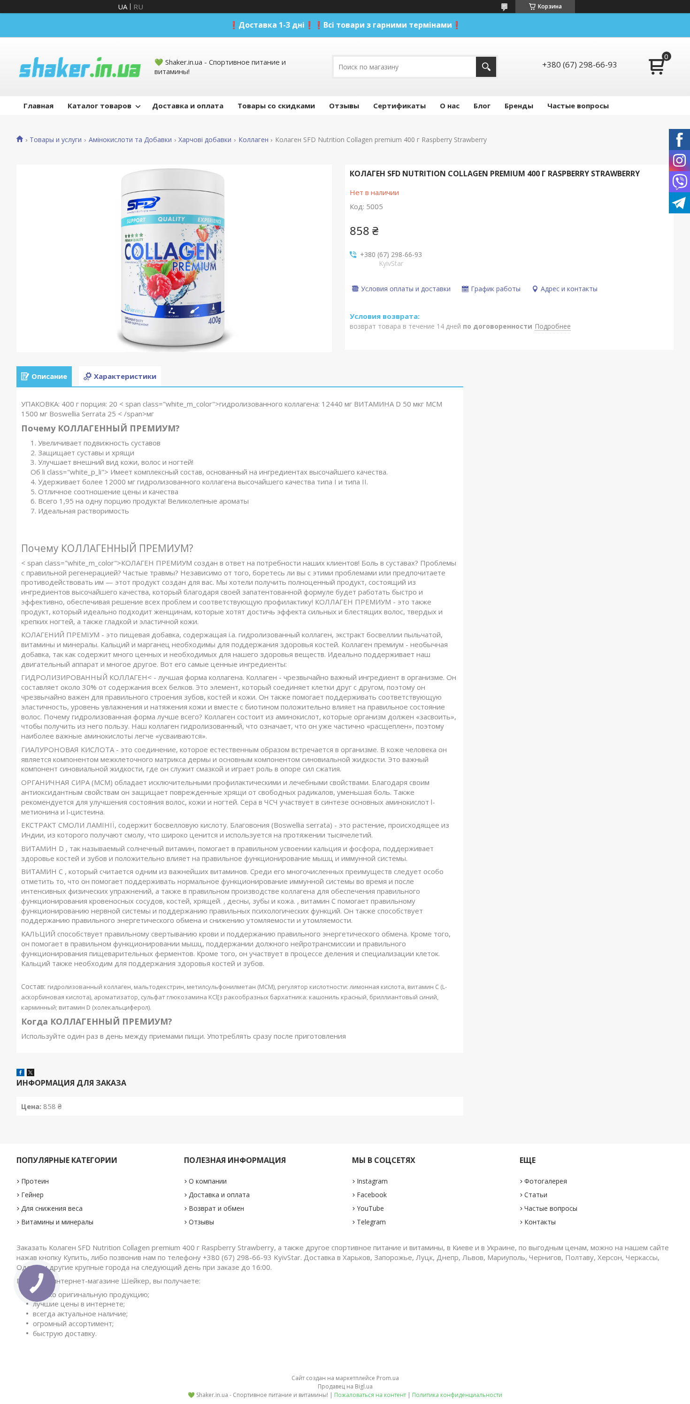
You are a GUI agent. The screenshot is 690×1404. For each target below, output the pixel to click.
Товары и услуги (56, 140)
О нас (450, 105)
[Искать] (486, 67)
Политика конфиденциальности (457, 1395)
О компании (208, 1181)
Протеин (35, 1181)
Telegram (371, 1221)
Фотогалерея (545, 1181)
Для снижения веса (52, 1208)
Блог (482, 105)
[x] (30, 1073)
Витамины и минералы (57, 1221)
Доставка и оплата (187, 105)
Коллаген (253, 140)
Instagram (372, 1181)
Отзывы (344, 105)
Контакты (540, 1221)
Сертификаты (399, 105)
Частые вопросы (578, 105)
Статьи (535, 1194)
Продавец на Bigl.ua (345, 1386)
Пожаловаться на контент (370, 1395)
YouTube (370, 1208)
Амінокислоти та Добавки (130, 140)
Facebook (372, 1194)
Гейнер (32, 1194)
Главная (38, 105)
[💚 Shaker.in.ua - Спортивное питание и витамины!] (79, 66)
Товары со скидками (276, 105)
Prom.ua (387, 1378)
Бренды (519, 105)
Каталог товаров (99, 105)
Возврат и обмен (216, 1208)
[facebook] (20, 1073)
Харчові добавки (204, 140)
